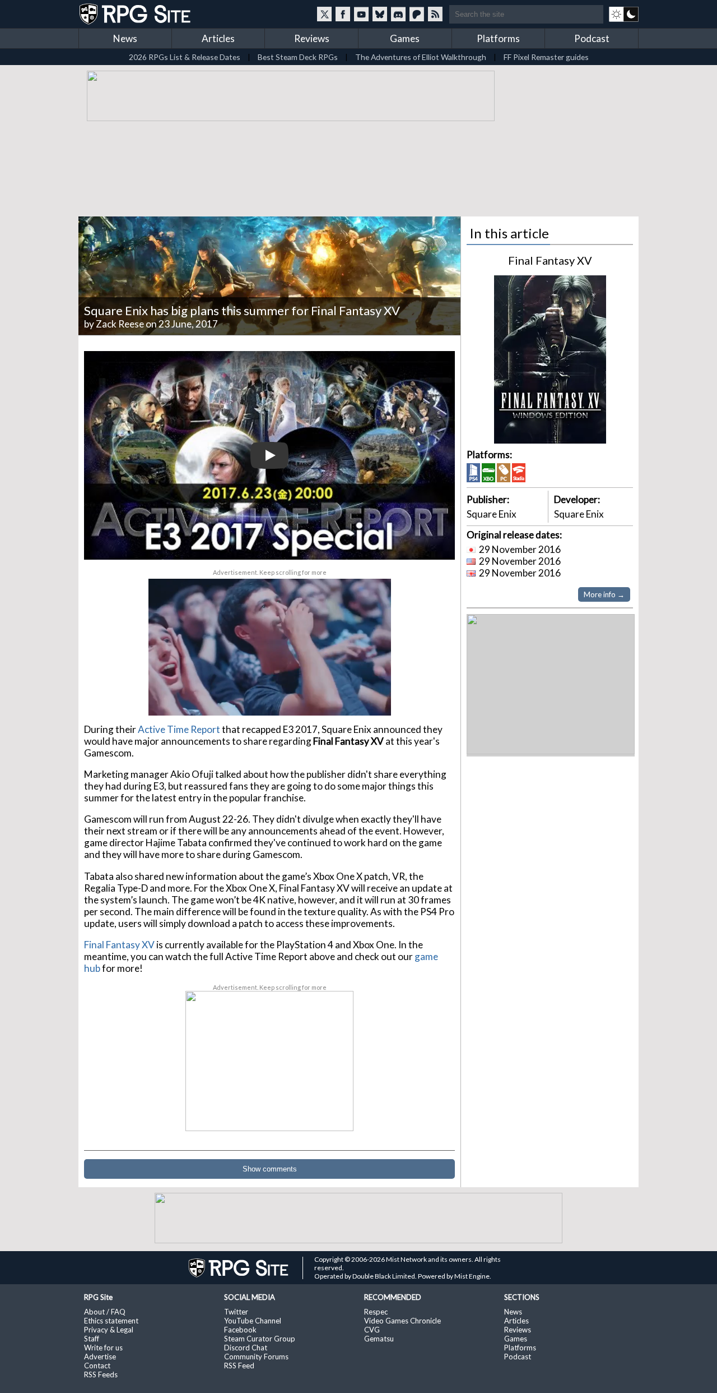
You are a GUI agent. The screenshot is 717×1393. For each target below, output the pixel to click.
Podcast (591, 38)
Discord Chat (245, 1347)
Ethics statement (111, 1320)
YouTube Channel (252, 1320)
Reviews (311, 38)
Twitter (236, 1311)
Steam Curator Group (259, 1338)
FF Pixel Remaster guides (546, 57)
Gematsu (379, 1338)
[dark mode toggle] (624, 14)
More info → (604, 594)
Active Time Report (179, 729)
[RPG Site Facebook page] (343, 14)
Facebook (240, 1329)
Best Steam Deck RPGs (298, 57)
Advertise (100, 1356)
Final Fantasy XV (119, 945)
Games (405, 38)
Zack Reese (120, 324)
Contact (97, 1365)
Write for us (103, 1347)
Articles (218, 38)
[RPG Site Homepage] (136, 14)
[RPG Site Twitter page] (324, 14)
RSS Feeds (101, 1374)
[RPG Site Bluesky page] (380, 14)
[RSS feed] (435, 14)
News (125, 38)
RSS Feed (239, 1365)
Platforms (498, 38)
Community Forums (256, 1356)
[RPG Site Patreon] (416, 14)
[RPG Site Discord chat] (398, 14)
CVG (372, 1329)
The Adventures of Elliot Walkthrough (420, 57)
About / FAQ (104, 1311)
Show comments (270, 1169)
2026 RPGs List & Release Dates (184, 57)
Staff (91, 1338)
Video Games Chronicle (402, 1320)
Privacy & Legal (108, 1329)
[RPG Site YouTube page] (361, 14)
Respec (376, 1311)
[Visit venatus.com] (369, 697)
